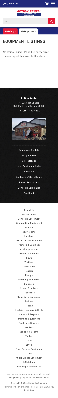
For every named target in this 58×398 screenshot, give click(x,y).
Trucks (29, 306)
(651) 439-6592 (10, 4)
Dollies (29, 301)
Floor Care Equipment (29, 297)
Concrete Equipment (29, 219)
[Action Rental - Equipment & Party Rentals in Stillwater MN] (29, 15)
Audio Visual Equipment (29, 358)
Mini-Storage (29, 161)
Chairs (29, 340)
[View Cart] (47, 3)
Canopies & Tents (29, 332)
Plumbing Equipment (29, 279)
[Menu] (53, 3)
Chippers (29, 284)
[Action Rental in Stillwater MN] (29, 139)
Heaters (29, 271)
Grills (29, 353)
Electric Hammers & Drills (29, 310)
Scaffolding (29, 232)
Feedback (29, 193)
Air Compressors (29, 249)
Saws (29, 258)
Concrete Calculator (29, 188)
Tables (29, 336)
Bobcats (29, 227)
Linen (29, 345)
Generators (29, 266)
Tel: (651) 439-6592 (29, 110)
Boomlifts (29, 210)
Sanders (29, 327)
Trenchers (29, 292)
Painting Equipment (29, 319)
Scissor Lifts (29, 214)
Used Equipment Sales (29, 166)
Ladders (29, 236)
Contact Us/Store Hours (29, 177)
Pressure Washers (29, 253)
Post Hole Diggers (29, 323)
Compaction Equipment (29, 223)
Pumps (29, 275)
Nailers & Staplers (29, 314)
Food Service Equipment (29, 349)
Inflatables (29, 362)
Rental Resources (29, 182)
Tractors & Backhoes (29, 245)
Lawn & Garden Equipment (29, 240)
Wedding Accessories (29, 366)
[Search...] (51, 21)
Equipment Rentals (29, 150)
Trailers (29, 262)
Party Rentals (29, 155)
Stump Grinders (29, 288)
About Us (29, 171)
